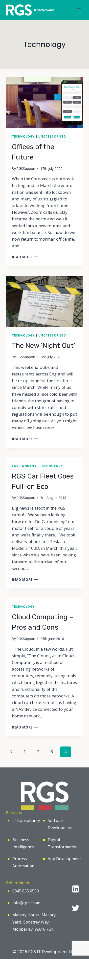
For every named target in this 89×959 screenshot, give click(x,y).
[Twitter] (75, 908)
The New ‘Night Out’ (43, 345)
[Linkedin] (75, 889)
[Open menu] (78, 10)
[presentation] (44, 102)
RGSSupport (26, 168)
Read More (25, 256)
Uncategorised (52, 136)
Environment (24, 466)
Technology (23, 136)
